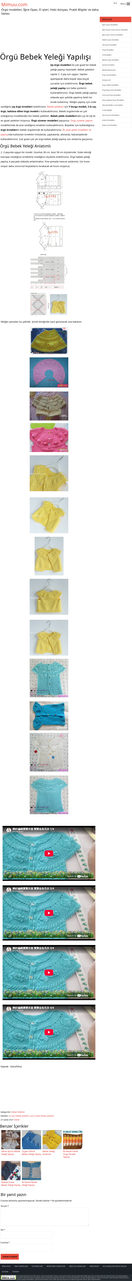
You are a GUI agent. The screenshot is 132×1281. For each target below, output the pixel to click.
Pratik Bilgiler (107, 110)
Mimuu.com (14, 4)
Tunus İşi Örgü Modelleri (111, 95)
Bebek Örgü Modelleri (110, 60)
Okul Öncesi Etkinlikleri (110, 115)
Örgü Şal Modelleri (109, 75)
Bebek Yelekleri (18, 1112)
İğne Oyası (6, 1266)
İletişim (5, 1272)
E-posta (5, 1242)
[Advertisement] (49, 34)
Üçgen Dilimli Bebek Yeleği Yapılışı (31, 1153)
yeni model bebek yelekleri (42, 1115)
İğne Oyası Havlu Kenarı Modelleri (115, 30)
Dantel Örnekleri (108, 65)
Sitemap (15, 1272)
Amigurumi (106, 80)
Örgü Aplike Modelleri (110, 85)
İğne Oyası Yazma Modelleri (112, 35)
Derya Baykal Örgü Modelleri (113, 100)
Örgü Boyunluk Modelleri (111, 90)
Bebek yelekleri (55, 106)
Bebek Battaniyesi (109, 70)
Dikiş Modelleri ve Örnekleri (112, 105)
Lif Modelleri (107, 55)
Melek (17, 1119)
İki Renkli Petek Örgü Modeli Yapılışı (70, 1154)
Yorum (5, 1206)
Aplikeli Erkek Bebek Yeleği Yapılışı (11, 1183)
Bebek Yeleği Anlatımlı (49, 1153)
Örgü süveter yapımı (82, 120)
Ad (3, 1229)
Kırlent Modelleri (108, 120)
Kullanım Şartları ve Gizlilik (114, 1266)
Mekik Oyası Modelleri (110, 40)
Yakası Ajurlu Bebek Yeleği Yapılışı (10, 1153)
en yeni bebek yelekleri (19, 1115)
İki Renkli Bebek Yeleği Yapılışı (29, 1183)
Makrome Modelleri (109, 125)
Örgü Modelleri (108, 50)
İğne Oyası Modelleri (110, 25)
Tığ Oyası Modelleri (109, 45)
